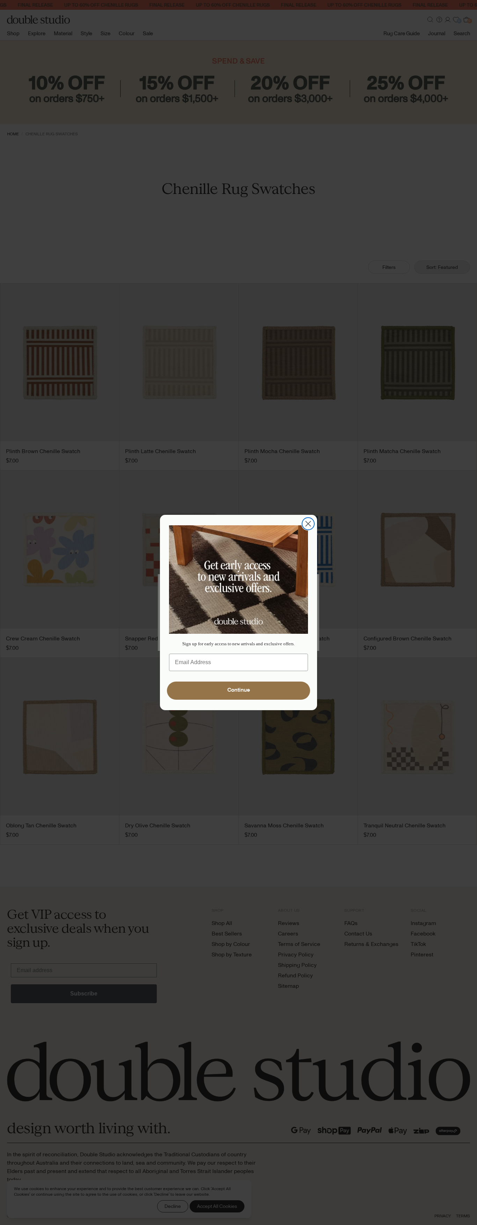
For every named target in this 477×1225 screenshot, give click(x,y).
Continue (238, 690)
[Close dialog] (308, 524)
